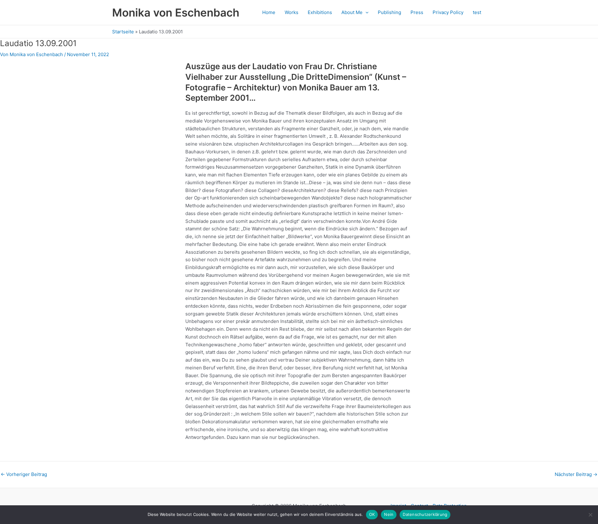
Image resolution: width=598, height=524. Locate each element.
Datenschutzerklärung (425, 514)
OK (372, 514)
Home (268, 12)
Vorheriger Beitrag (24, 474)
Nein (388, 514)
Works (291, 12)
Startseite (123, 32)
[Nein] (590, 515)
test (477, 12)
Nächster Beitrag (576, 474)
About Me (352, 12)
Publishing (389, 12)
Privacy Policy (448, 12)
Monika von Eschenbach (175, 12)
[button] (365, 12)
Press (417, 12)
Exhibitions (320, 12)
